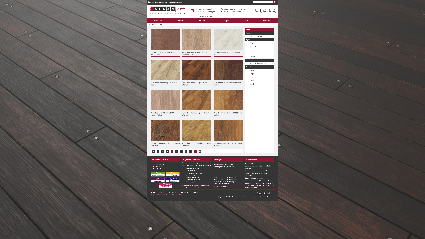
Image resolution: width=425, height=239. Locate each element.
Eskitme (253, 46)
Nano (252, 53)
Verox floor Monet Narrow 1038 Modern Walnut (162, 114)
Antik (252, 43)
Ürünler (180, 20)
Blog (246, 20)
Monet (252, 77)
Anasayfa (158, 20)
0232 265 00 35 (201, 12)
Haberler (266, 20)
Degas (252, 74)
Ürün (172, 195)
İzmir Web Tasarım (162, 192)
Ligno (248, 40)
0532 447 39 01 (201, 9)
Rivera (252, 80)
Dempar (249, 33)
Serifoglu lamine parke (259, 63)
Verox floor (250, 67)
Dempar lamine (256, 36)
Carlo (252, 70)
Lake (252, 50)
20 (200, 151)
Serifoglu (249, 60)
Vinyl (252, 84)
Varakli (252, 57)
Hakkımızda (203, 20)
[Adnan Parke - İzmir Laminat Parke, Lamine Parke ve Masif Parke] (166, 11)
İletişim (226, 20)
